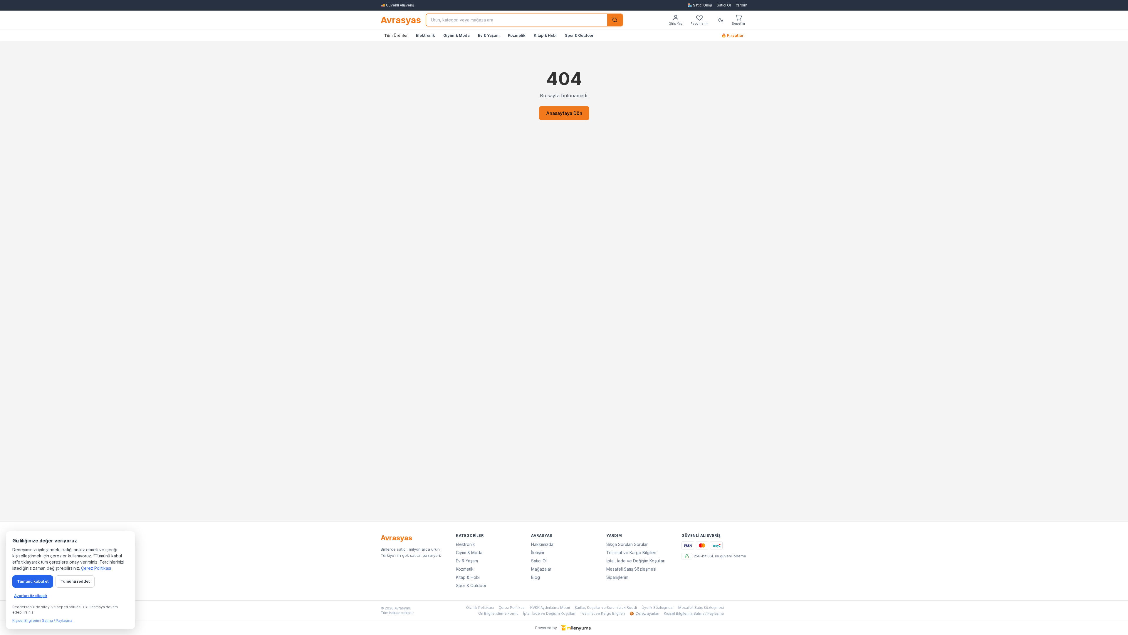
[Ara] (614, 20)
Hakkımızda (542, 544)
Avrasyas (401, 20)
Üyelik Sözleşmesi (658, 607)
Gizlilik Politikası (480, 607)
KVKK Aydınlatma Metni (550, 607)
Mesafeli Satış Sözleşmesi (631, 569)
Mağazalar (541, 569)
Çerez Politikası (512, 607)
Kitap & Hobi (545, 35)
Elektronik (425, 35)
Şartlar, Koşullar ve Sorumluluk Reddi (606, 607)
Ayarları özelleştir (30, 595)
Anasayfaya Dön (564, 113)
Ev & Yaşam (489, 35)
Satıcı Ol (724, 5)
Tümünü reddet (75, 581)
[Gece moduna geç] (720, 20)
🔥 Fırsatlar (732, 35)
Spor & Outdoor (579, 35)
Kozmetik (517, 35)
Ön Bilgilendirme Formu (498, 613)
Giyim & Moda (456, 35)
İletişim (537, 552)
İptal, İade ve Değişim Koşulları (635, 560)
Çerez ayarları (644, 613)
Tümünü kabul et (32, 581)
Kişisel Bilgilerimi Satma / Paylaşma (694, 613)
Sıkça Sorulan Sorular (627, 544)
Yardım (741, 5)
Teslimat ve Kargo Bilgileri (631, 552)
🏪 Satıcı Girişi (700, 5)
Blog (535, 577)
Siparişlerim (617, 577)
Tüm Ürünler (396, 35)
